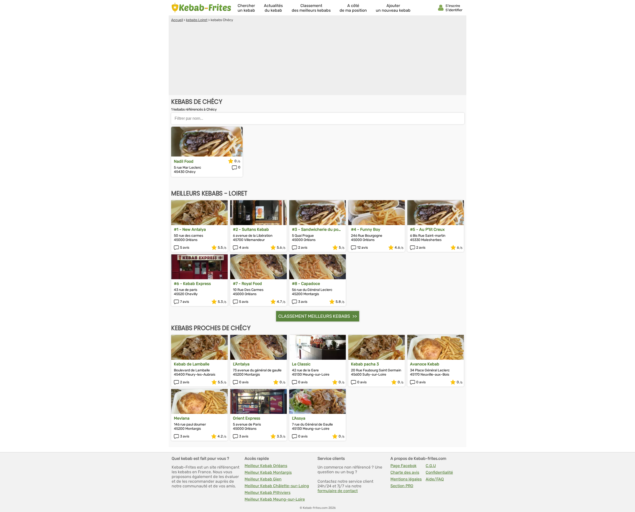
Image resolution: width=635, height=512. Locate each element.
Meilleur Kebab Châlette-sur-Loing (277, 485)
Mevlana (182, 418)
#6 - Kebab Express (192, 283)
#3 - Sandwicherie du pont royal (317, 229)
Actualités (273, 8)
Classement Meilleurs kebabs (314, 316)
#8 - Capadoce (306, 283)
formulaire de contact (338, 490)
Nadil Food (183, 161)
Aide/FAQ (435, 479)
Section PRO (401, 485)
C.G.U (431, 465)
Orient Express (246, 418)
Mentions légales (406, 479)
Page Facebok (403, 465)
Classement (311, 8)
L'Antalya (241, 364)
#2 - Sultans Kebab (251, 229)
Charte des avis (404, 472)
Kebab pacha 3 (365, 364)
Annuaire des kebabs (201, 7)
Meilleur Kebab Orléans (266, 465)
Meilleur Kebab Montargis (268, 472)
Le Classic (301, 364)
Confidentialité (439, 472)
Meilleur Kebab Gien (263, 479)
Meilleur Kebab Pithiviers (267, 492)
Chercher (246, 8)
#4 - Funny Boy (365, 229)
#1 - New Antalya (190, 229)
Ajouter (393, 8)
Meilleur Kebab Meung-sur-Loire (275, 499)
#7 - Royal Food (247, 283)
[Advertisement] (317, 59)
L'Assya (298, 418)
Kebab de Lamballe (191, 364)
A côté (353, 8)
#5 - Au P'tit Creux (427, 229)
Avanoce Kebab (424, 364)
